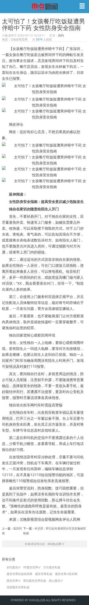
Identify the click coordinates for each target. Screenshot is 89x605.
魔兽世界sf (13, 580)
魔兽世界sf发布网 (66, 574)
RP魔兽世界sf (31, 567)
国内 (61, 35)
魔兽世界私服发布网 (19, 574)
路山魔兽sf (56, 580)
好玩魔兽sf (13, 567)
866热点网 (54, 544)
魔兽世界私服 (43, 574)
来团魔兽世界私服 (18, 587)
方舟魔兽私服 (51, 567)
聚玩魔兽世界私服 (34, 580)
